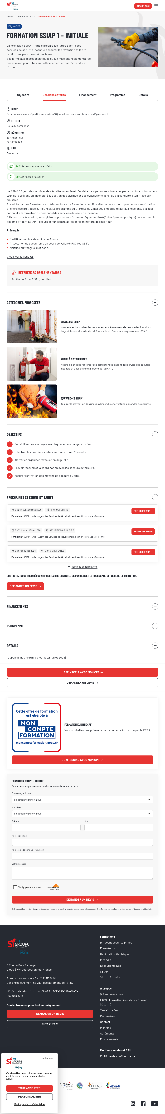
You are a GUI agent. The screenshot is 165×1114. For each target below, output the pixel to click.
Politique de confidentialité (117, 1056)
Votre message (19, 863)
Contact (105, 1022)
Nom (86, 821)
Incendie (105, 960)
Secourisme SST (110, 965)
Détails (143, 95)
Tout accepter (29, 1088)
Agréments (107, 1033)
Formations (107, 936)
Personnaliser (29, 1096)
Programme (117, 95)
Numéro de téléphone (28, 849)
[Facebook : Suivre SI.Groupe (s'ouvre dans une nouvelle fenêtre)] (143, 1104)
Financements (109, 1039)
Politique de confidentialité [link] (29, 1104)
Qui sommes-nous (111, 994)
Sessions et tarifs (54, 95)
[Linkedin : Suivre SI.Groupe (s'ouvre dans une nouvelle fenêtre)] (133, 1104)
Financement (88, 95)
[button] (156, 5)
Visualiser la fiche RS (20, 256)
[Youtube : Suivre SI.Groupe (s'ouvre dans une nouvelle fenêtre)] (154, 1104)
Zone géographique (21, 793)
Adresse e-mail (19, 835)
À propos (106, 988)
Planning (105, 1027)
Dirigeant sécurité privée (116, 942)
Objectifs (23, 95)
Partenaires (107, 1016)
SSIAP (104, 971)
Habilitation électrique (114, 954)
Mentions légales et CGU (115, 1050)
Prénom (15, 821)
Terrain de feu (109, 1010)
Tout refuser (47, 1058)
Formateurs (107, 948)
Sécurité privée (110, 977)
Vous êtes (16, 807)
